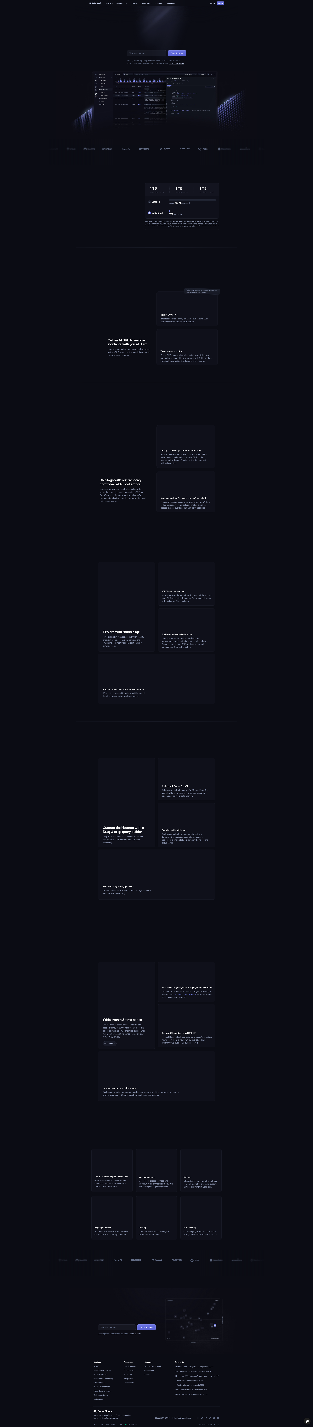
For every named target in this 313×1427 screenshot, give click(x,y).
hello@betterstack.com (182, 1418)
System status (132, 1424)
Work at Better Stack (152, 1366)
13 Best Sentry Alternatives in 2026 (189, 1380)
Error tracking (99, 1383)
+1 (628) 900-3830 (162, 1418)
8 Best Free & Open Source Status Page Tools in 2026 (197, 1376)
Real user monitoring (102, 1387)
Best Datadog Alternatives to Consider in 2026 (193, 1371)
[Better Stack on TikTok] (202, 1418)
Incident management (102, 1391)
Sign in (212, 3)
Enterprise (128, 1374)
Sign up (220, 3)
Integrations (128, 1378)
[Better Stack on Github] (214, 1418)
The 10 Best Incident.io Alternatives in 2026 (192, 1390)
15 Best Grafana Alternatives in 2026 (189, 1385)
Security (147, 1374)
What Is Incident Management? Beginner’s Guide (194, 1367)
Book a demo (135, 1334)
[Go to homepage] (95, 3)
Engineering (149, 1370)
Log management (100, 1374)
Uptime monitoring (101, 1395)
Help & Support (130, 1366)
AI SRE (96, 1366)
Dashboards (129, 1383)
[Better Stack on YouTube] (218, 1418)
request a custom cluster (185, 994)
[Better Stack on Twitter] (210, 1418)
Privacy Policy (110, 1424)
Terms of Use (98, 1424)
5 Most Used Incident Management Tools (191, 1394)
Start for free (146, 1327)
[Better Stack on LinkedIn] (206, 1418)
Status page (98, 1399)
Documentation (130, 1370)
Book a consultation (176, 63)
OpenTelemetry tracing (102, 1370)
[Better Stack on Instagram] (198, 1418)
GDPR (120, 1424)
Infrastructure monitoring (103, 1378)
